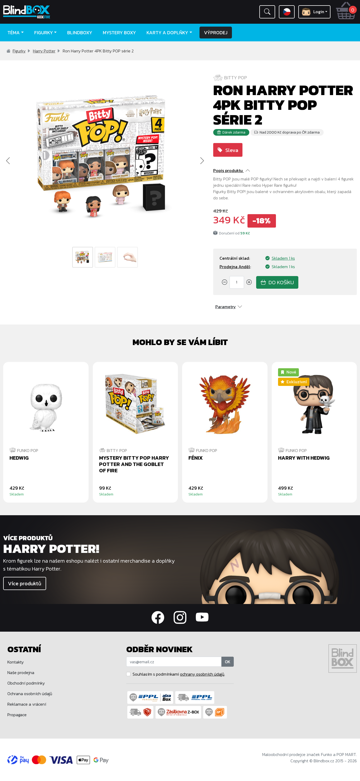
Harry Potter (44, 51)
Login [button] (318, 11)
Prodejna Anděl (235, 266)
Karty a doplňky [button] (167, 32)
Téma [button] (13, 32)
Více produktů (24, 583)
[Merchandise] (270, 565)
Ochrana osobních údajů (29, 693)
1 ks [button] (283, 258)
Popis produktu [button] (228, 170)
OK (227, 662)
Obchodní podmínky (26, 683)
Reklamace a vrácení (26, 704)
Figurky (19, 51)
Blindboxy (79, 32)
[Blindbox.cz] (45, 11)
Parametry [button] (225, 306)
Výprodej (215, 32)
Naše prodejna (20, 672)
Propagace (17, 714)
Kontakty (15, 662)
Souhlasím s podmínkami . (179, 674)
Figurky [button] (43, 32)
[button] (267, 11)
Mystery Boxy (119, 32)
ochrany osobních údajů (202, 674)
